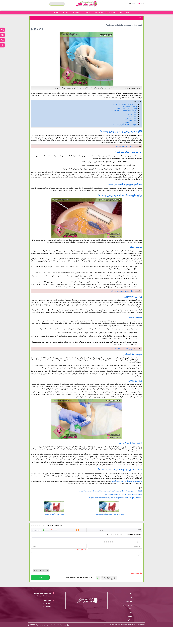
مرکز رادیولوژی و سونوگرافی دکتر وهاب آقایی (127, 481)
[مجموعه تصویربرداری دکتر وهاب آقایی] (87, 4)
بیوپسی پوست (133, 116)
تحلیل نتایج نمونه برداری (130, 122)
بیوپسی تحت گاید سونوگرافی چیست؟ (122, 349)
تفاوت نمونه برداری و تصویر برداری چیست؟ (124, 104)
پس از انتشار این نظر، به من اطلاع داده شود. (79, 577)
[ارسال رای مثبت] (45, 530)
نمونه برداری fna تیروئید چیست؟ (54, 514)
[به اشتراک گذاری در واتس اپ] (32, 29)
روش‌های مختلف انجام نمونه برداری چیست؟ (124, 110)
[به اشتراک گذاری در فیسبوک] (43, 29)
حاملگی (130, 620)
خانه (131, 594)
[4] (110, 542)
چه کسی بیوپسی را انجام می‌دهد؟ (127, 108)
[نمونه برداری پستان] (86, 59)
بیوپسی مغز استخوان (131, 118)
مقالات (130, 597)
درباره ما (130, 609)
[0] (32, 526)
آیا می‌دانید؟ (129, 601)
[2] (106, 542)
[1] (104, 542)
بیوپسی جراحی (132, 120)
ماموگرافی (129, 616)
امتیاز (138, 542)
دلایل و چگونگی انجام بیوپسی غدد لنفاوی (122, 291)
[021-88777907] (2, 40)
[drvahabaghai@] (2, 29)
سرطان (130, 612)
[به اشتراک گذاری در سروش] (35, 29)
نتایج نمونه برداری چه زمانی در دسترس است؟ (124, 124)
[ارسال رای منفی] (53, 530)
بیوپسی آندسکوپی (132, 114)
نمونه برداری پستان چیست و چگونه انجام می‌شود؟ (109, 514)
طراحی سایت (42, 625)
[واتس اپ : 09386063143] (2, 34)
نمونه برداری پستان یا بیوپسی (124, 146)
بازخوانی (98, 577)
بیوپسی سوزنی (132, 112)
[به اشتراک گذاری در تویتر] (40, 29)
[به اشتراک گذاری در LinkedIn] (37, 29)
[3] (108, 542)
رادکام (36, 625)
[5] (112, 542)
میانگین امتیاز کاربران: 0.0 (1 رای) (52, 526)
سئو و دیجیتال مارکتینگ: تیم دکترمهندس (57, 625)
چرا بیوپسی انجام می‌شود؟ (129, 106)
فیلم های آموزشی (127, 605)
